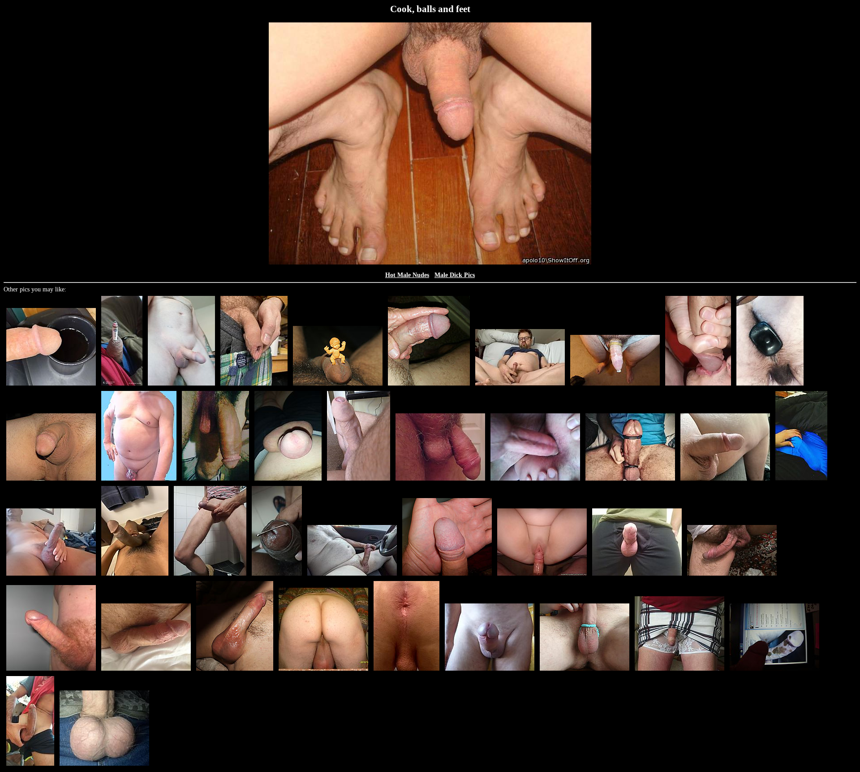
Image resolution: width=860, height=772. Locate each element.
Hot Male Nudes (407, 275)
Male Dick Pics (454, 275)
